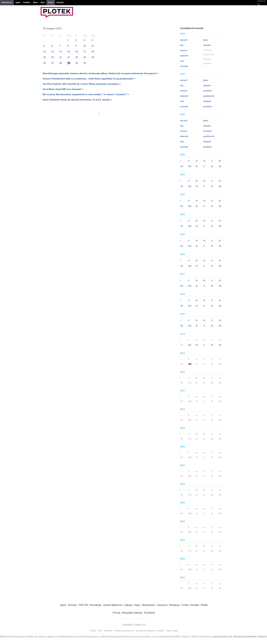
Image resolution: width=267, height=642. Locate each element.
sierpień (207, 45)
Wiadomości (7, 2)
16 (76, 51)
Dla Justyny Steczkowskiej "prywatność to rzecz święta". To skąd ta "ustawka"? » (86, 94)
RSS (100, 630)
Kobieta (26, 2)
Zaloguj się (261, 1)
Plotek (50, 2)
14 (60, 51)
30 (76, 63)
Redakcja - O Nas (179, 605)
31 (84, 63)
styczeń (183, 40)
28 (60, 63)
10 (84, 45)
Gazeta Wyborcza (113, 605)
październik (208, 96)
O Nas (93, 630)
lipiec (205, 40)
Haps (137, 605)
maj (182, 61)
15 (68, 51)
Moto (35, 2)
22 (68, 57)
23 (76, 57)
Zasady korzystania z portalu (150, 630)
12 (44, 51)
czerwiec (184, 66)
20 (52, 57)
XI (212, 166)
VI (220, 161)
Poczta (116, 612)
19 (44, 57)
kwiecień (184, 55)
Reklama (108, 630)
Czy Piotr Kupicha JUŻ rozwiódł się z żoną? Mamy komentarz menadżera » (82, 84)
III (196, 161)
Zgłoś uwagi (172, 630)
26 (44, 63)
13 (52, 51)
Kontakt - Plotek (199, 605)
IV (204, 161)
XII (220, 166)
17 (84, 51)
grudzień (207, 106)
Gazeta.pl (162, 605)
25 (92, 57)
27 (52, 63)
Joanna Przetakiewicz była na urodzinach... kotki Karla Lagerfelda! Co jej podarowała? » (89, 78)
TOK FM (83, 605)
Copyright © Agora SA (133, 624)
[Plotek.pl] (57, 17)
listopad (207, 101)
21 (60, 57)
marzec (183, 50)
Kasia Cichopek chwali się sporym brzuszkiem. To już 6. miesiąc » (77, 99)
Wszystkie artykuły (132, 612)
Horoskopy (95, 605)
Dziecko (60, 2)
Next (43, 2)
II (188, 161)
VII (181, 166)
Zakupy (128, 605)
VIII (189, 166)
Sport (17, 2)
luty (181, 45)
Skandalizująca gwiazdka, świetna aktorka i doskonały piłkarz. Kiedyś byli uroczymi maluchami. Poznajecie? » (101, 73)
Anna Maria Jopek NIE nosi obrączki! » (63, 89)
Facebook (149, 612)
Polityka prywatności (124, 630)
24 (84, 57)
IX (197, 166)
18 (92, 51)
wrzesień (207, 90)
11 (92, 45)
